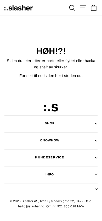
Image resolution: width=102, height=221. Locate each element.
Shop (50, 123)
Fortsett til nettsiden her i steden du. (51, 76)
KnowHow (49, 140)
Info (50, 174)
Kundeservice (49, 157)
